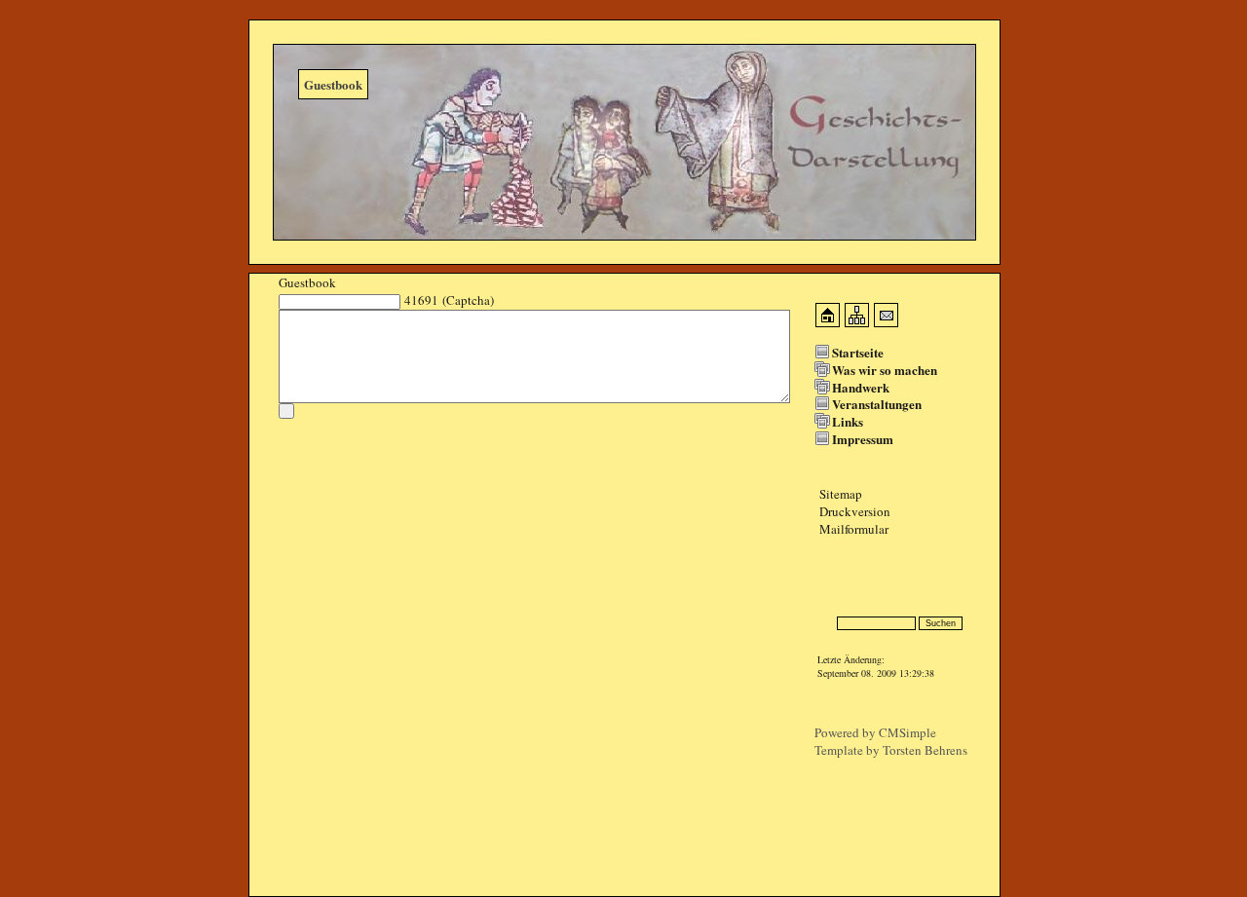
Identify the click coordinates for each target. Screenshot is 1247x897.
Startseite (858, 352)
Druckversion (854, 511)
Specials (834, 588)
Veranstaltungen (877, 403)
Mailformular (853, 529)
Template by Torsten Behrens (890, 750)
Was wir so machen (884, 369)
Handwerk (860, 387)
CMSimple (907, 732)
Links (847, 421)
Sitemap (840, 494)
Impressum (862, 439)
